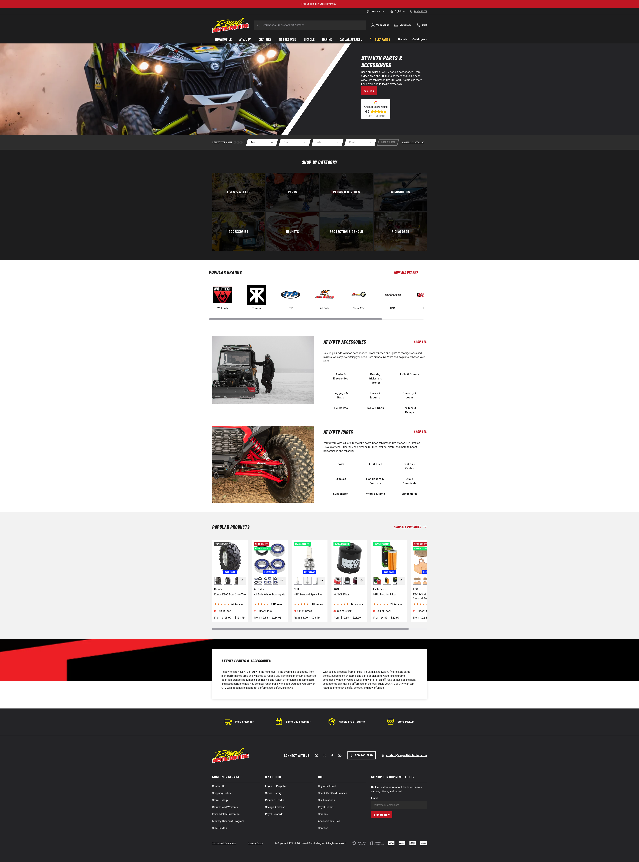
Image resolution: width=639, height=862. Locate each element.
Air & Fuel (375, 464)
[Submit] (257, 25)
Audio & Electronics (340, 376)
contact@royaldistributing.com (406, 755)
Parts (292, 191)
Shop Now (369, 90)
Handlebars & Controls (375, 481)
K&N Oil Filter (341, 594)
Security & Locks (409, 395)
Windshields (400, 191)
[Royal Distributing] (230, 25)
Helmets (292, 231)
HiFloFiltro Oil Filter (384, 594)
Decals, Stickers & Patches (375, 378)
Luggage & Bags (340, 395)
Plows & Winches (346, 191)
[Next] (242, 581)
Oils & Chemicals (410, 481)
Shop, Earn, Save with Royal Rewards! (391, 3)
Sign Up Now (382, 814)
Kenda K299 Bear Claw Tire (230, 594)
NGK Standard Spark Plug (308, 594)
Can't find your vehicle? (413, 142)
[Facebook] (317, 755)
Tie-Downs (340, 408)
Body (340, 464)
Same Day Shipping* (298, 721)
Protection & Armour (346, 231)
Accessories (238, 231)
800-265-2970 (364, 755)
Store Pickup (405, 721)
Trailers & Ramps (409, 410)
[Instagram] (324, 755)
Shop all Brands (406, 272)
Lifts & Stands (409, 374)
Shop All (420, 342)
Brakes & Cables (410, 466)
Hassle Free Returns (352, 721)
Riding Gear (400, 231)
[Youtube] (340, 755)
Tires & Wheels (238, 191)
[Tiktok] (332, 755)
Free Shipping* (244, 721)
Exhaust (340, 479)
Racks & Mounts (375, 395)
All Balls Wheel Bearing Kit (269, 594)
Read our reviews (376, 116)
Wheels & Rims (375, 493)
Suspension (340, 493)
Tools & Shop (375, 408)
